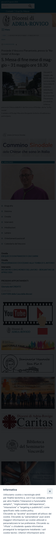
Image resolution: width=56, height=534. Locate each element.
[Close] (50, 491)
